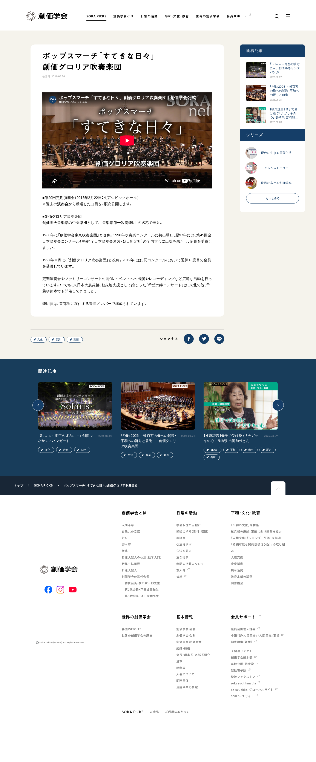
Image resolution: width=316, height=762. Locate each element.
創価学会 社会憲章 (189, 642)
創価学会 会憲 (185, 629)
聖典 (125, 550)
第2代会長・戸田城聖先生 (142, 589)
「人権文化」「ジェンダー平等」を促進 (256, 538)
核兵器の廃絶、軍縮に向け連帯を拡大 (256, 531)
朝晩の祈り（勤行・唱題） (192, 531)
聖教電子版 (238, 670)
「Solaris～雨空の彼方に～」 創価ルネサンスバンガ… (285, 68)
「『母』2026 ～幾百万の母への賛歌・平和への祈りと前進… (284, 90)
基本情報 (184, 617)
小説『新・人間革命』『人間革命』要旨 (255, 635)
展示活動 (237, 570)
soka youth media (243, 683)
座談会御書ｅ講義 (243, 629)
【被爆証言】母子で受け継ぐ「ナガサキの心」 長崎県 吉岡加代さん (231, 438)
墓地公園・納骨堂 (242, 664)
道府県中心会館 (187, 687)
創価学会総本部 (241, 657)
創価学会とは (123, 16)
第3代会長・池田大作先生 (142, 596)
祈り (125, 538)
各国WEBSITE (131, 629)
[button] (38, 405)
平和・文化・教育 (177, 16)
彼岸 (179, 576)
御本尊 (126, 544)
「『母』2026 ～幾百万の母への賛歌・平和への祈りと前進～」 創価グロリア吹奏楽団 (148, 441)
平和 (232, 449)
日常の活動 (149, 16)
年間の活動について (190, 563)
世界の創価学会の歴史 (137, 635)
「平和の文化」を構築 (245, 525)
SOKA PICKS (96, 16)
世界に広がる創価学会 (276, 183)
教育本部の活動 (241, 576)
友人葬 (181, 570)
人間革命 (128, 525)
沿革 (179, 661)
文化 (40, 339)
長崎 (213, 457)
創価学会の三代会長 (135, 576)
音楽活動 (237, 563)
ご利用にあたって (177, 711)
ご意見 (154, 711)
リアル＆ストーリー (275, 168)
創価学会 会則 (185, 635)
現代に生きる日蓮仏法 (276, 153)
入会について (185, 674)
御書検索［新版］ (241, 642)
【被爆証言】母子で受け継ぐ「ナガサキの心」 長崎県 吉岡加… (284, 113)
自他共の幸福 (131, 531)
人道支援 (237, 557)
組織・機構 (183, 648)
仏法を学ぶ (184, 544)
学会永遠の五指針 (188, 525)
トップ (18, 485)
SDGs (213, 449)
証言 (269, 449)
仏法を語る (184, 550)
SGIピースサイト (242, 696)
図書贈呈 (237, 583)
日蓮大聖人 (129, 570)
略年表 (181, 667)
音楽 (58, 339)
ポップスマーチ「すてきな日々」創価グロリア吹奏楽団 (101, 485)
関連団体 (182, 680)
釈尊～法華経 (131, 563)
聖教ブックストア (243, 676)
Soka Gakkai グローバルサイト (252, 689)
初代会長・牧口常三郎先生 (142, 583)
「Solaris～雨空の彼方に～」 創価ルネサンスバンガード (65, 438)
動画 (76, 339)
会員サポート (243, 617)
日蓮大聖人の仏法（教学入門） (142, 557)
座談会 (181, 538)
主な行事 (182, 557)
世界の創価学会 (208, 16)
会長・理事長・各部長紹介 (193, 654)
